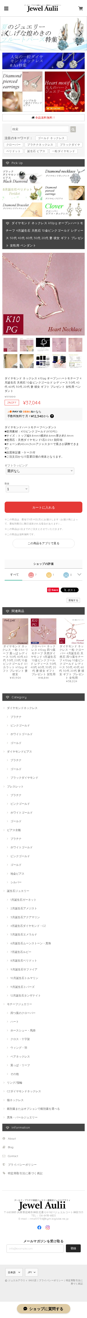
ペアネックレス (20, 1056)
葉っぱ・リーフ (20, 1065)
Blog (11, 1147)
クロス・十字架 (20, 1039)
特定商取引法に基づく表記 (25, 1173)
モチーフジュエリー (19, 1004)
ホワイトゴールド (21, 734)
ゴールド (16, 743)
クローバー (13, 144)
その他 (14, 1074)
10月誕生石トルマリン (24, 978)
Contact (13, 1156)
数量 (7, 483)
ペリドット (13, 151)
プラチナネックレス (40, 144)
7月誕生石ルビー (20, 952)
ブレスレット (15, 786)
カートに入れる (43, 507)
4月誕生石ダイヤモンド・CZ (28, 926)
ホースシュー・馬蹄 (22, 1030)
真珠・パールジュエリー (22, 1117)
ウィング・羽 (18, 1047)
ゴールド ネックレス (51, 138)
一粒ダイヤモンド (63, 151)
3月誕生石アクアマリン (25, 917)
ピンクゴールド (20, 725)
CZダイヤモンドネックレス (24, 1091)
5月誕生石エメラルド (23, 934)
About (12, 1138)
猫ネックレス (15, 1100)
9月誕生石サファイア (23, 969)
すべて (14, 574)
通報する (73, 600)
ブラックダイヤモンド (24, 777)
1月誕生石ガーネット (23, 899)
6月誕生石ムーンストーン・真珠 (30, 943)
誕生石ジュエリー (18, 891)
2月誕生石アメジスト (23, 908)
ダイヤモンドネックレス (22, 708)
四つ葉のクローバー (22, 1013)
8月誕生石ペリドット (23, 960)
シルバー (16, 882)
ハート (14, 1021)
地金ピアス (17, 873)
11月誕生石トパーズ (22, 987)
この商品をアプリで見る (43, 543)
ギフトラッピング (16, 465)
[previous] (7, 33)
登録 (73, 1248)
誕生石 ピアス (36, 151)
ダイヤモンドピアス (19, 751)
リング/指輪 (14, 1082)
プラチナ (16, 717)
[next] (79, 33)
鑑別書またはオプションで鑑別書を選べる (33, 1108)
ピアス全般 (14, 830)
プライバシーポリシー (22, 1164)
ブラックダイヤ (70, 144)
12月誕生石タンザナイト (25, 995)
